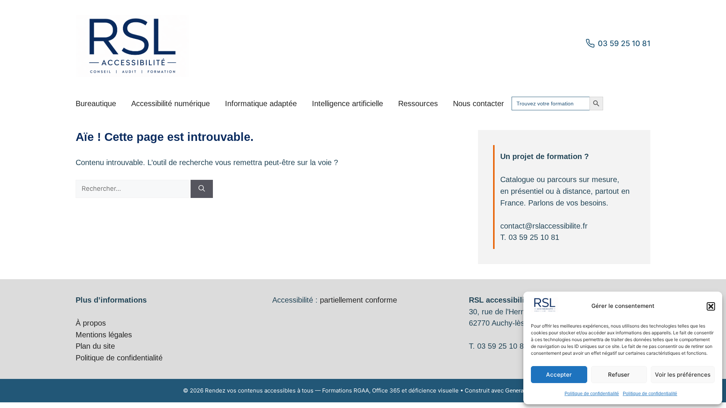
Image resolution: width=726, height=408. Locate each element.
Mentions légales (104, 335)
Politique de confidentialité (592, 393)
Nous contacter (478, 103)
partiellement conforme (358, 300)
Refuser (619, 374)
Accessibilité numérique (170, 103)
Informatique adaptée (261, 103)
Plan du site (95, 346)
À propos (91, 323)
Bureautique (96, 103)
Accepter (559, 374)
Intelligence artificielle (347, 103)
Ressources (418, 103)
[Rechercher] (202, 189)
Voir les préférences (682, 374)
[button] (711, 306)
